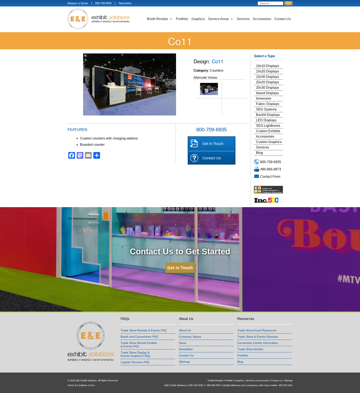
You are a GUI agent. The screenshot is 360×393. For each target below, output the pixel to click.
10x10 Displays (267, 66)
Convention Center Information (257, 343)
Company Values (190, 336)
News (182, 343)
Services (243, 19)
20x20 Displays (267, 82)
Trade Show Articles (250, 349)
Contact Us (282, 19)
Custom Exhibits (268, 131)
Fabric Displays (267, 104)
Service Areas (218, 19)
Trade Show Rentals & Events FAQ (143, 330)
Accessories (262, 19)
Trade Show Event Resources (256, 330)
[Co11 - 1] (209, 89)
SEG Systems (266, 109)
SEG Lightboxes (268, 125)
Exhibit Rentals (215, 380)
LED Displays (266, 120)
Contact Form (270, 176)
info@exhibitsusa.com (234, 385)
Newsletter (125, 3)
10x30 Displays (267, 77)
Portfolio (182, 19)
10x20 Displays (267, 71)
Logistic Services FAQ (135, 362)
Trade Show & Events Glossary (257, 336)
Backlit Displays (268, 115)
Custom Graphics (269, 142)
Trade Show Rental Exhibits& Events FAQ (139, 344)
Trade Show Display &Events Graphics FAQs (135, 354)
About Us (185, 330)
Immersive (263, 98)
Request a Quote (78, 3)
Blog (259, 153)
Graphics (198, 19)
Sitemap (184, 361)
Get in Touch (212, 144)
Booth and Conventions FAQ (139, 336)
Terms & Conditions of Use (81, 385)
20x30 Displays (267, 87)
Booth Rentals (157, 19)
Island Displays (267, 93)
